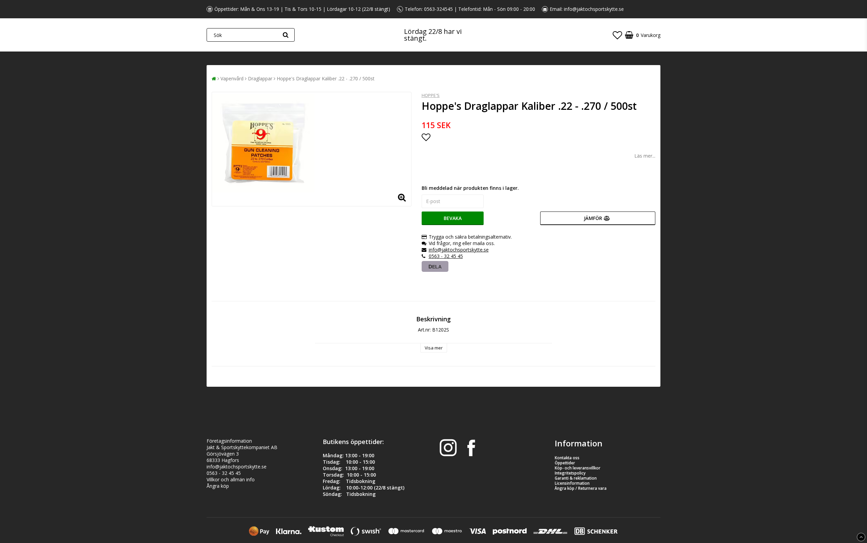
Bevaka (453, 218)
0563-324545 (438, 9)
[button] (617, 35)
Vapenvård (232, 78)
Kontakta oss (567, 457)
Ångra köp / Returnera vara (581, 488)
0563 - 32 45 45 (446, 256)
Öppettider (565, 462)
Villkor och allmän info (231, 479)
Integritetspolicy (570, 473)
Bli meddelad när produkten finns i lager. (470, 188)
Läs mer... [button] (644, 156)
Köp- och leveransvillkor (577, 467)
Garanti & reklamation (576, 478)
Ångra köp (218, 486)
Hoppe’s (431, 95)
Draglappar (260, 78)
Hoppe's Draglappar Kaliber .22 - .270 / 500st (326, 78)
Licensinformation (572, 483)
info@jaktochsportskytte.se (594, 9)
